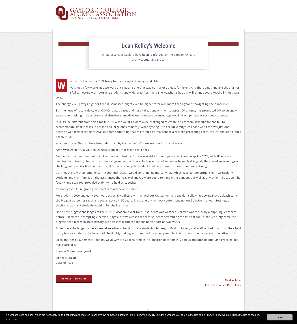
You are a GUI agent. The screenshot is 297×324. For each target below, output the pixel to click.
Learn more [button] (11, 319)
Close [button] (280, 317)
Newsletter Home (73, 278)
